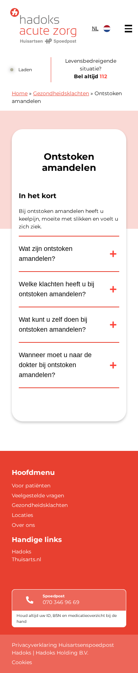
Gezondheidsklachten (61, 93)
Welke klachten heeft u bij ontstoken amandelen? (56, 289)
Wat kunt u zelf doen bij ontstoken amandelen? (53, 324)
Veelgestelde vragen (38, 495)
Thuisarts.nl (26, 559)
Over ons (23, 525)
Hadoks (21, 551)
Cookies (22, 662)
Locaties (22, 515)
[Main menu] (128, 28)
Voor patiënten (31, 485)
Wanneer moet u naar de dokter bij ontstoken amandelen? (55, 365)
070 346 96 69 (61, 602)
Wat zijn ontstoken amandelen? (45, 253)
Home (20, 93)
